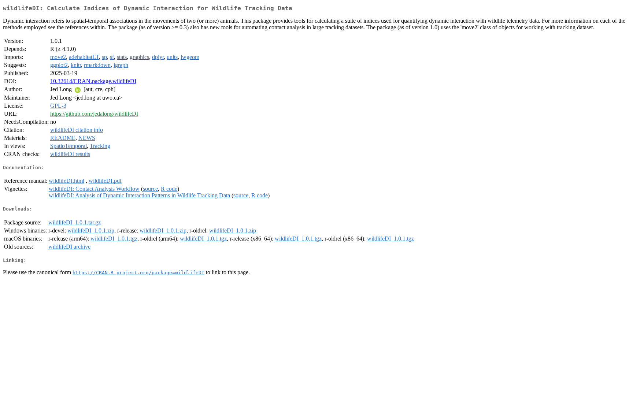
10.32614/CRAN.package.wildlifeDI (93, 81)
